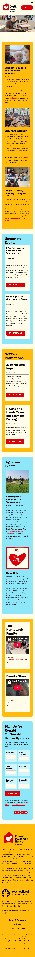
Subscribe (12, 793)
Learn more (15, 602)
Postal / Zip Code (23, 781)
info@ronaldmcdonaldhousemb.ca (15, 659)
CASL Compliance (17, 928)
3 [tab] (17, 30)
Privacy (17, 924)
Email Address (22, 753)
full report (24, 158)
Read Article (15, 395)
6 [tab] (24, 30)
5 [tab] (22, 30)
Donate (27, 7)
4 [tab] (20, 30)
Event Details (15, 285)
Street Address (9, 767)
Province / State (10, 781)
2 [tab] (15, 30)
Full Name (10, 753)
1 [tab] (13, 30)
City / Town (23, 766)
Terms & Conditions (18, 805)
